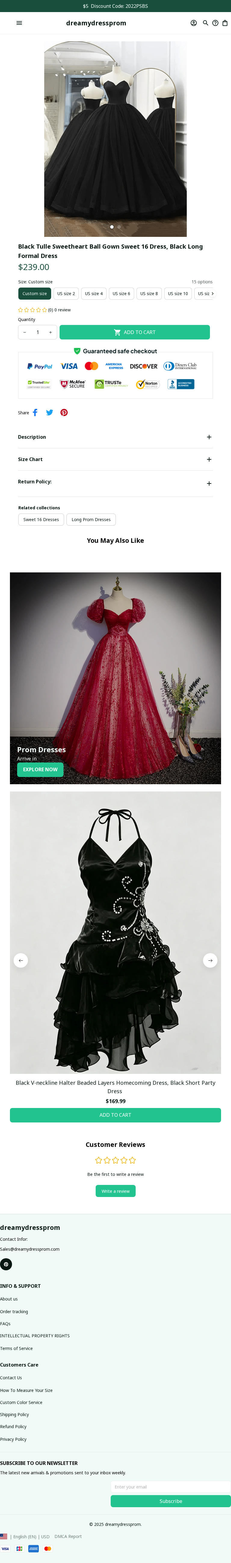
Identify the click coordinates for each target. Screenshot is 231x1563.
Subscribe (171, 1501)
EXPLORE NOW (40, 769)
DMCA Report (68, 1536)
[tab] (112, 227)
